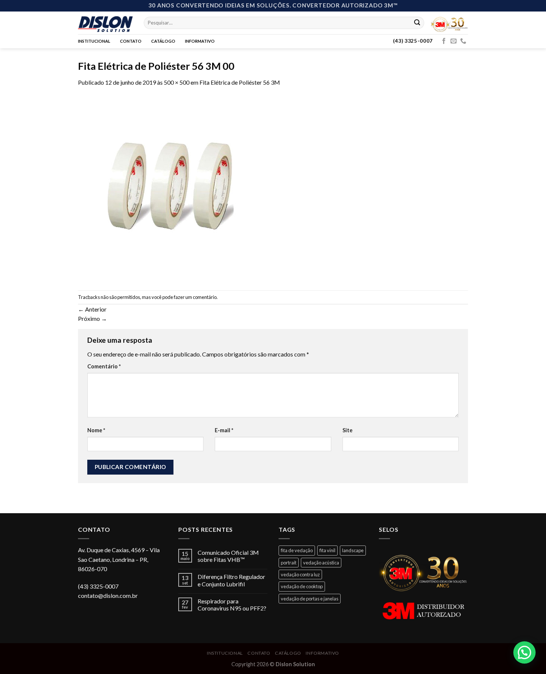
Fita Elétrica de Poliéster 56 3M (239, 82)
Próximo (92, 318)
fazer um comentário (195, 297)
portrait (288, 563)
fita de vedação (297, 550)
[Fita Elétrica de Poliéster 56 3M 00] (171, 187)
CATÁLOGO (163, 41)
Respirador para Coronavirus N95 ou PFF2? (232, 605)
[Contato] (463, 41)
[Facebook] (444, 41)
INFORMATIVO (200, 41)
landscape (353, 550)
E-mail (224, 430)
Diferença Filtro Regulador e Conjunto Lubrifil (231, 580)
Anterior (92, 309)
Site (347, 430)
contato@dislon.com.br (108, 595)
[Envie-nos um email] (453, 41)
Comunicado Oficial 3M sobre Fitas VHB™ (228, 556)
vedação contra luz (300, 574)
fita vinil (327, 550)
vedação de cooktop (302, 586)
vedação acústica (321, 563)
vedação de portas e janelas (309, 599)
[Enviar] (417, 22)
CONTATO (131, 41)
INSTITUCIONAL (94, 41)
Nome (96, 430)
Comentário (104, 366)
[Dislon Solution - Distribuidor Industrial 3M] (105, 22)
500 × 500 (176, 82)
